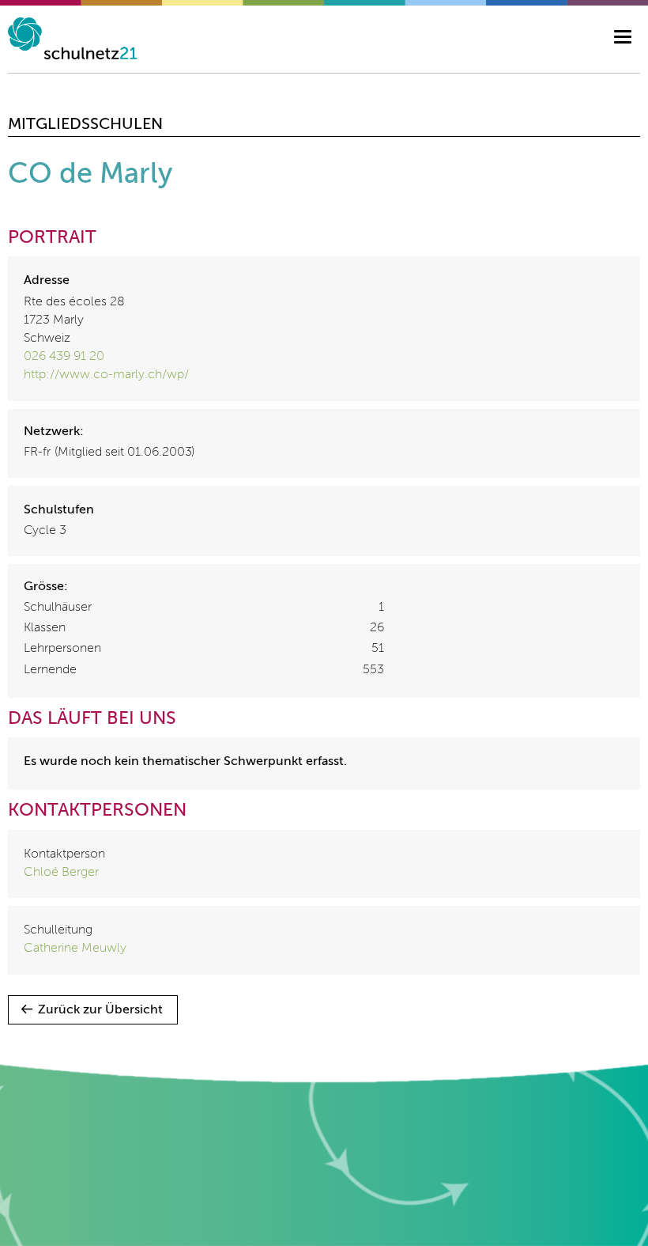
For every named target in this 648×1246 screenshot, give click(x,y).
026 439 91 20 (64, 356)
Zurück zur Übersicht (100, 1010)
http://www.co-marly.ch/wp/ (106, 375)
